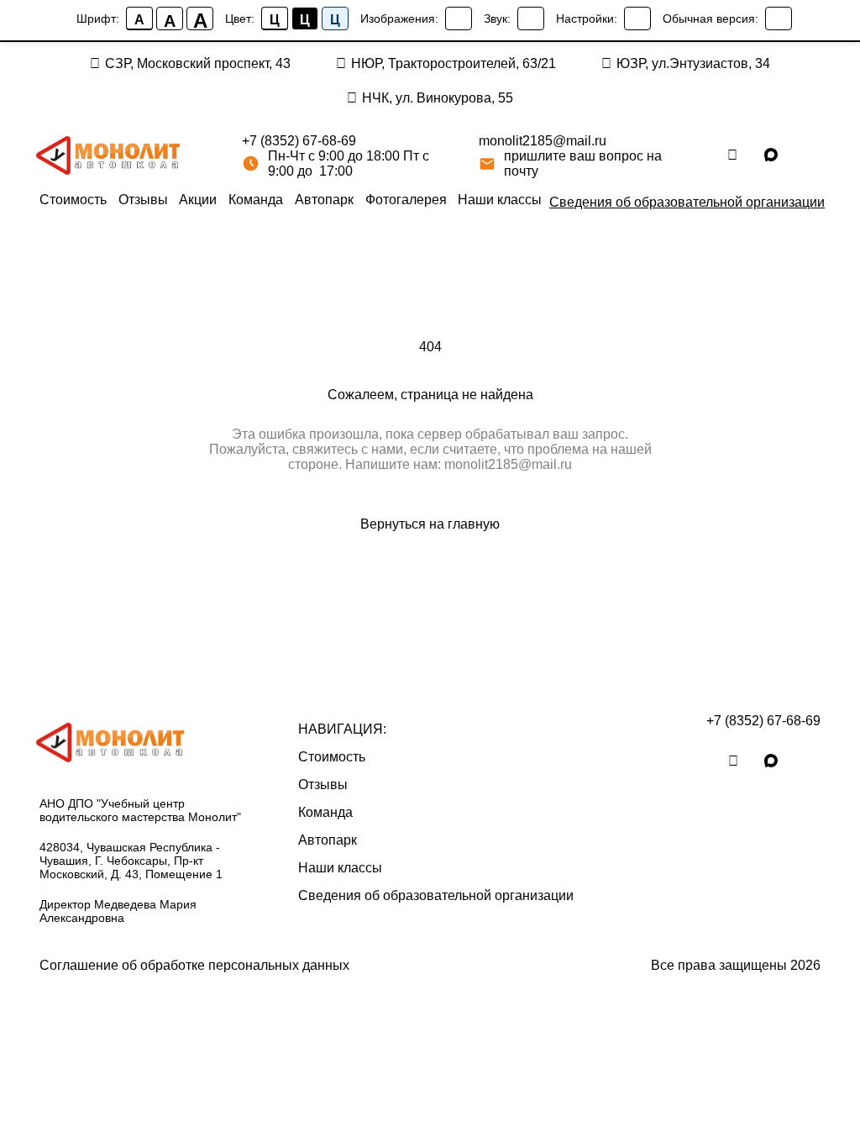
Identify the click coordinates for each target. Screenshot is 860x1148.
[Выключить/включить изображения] (458, 18)
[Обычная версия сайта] (778, 18)
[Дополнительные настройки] (637, 18)
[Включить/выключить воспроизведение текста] (530, 18)
